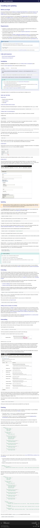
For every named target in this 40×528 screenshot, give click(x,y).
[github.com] (37, 526)
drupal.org (25, 277)
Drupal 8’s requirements (25, 31)
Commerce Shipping (6, 283)
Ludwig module (25, 16)
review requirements (8, 65)
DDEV (19, 35)
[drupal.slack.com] (33, 526)
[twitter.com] (35, 526)
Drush (35, 13)
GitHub (12, 307)
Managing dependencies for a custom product (29, 314)
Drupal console (3, 14)
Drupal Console (21, 81)
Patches (19, 266)
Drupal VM (28, 35)
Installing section (10, 17)
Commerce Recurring (6, 285)
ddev (5, 102)
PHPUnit (25, 81)
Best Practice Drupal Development (8, 56)
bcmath (16, 43)
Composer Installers (23, 310)
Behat (27, 81)
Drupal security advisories (24, 209)
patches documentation (34, 266)
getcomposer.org (34, 38)
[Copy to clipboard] (37, 47)
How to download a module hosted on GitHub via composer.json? (22, 311)
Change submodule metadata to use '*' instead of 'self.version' (12, 226)
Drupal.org (18, 210)
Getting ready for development (26, 63)
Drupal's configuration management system (21, 34)
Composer (10, 37)
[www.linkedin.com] (38, 526)
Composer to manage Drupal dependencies (20, 11)
